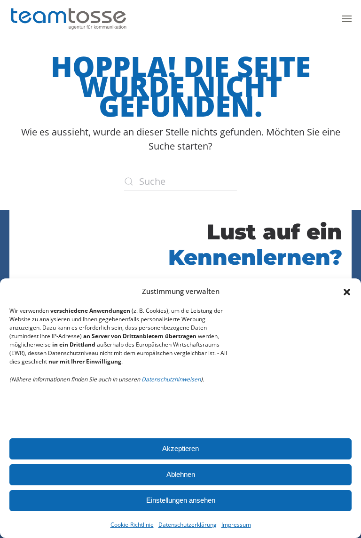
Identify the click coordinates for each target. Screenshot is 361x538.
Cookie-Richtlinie (132, 525)
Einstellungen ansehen (180, 500)
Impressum (236, 525)
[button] (347, 291)
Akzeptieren (180, 448)
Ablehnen (180, 474)
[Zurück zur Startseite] (68, 19)
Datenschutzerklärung (187, 525)
